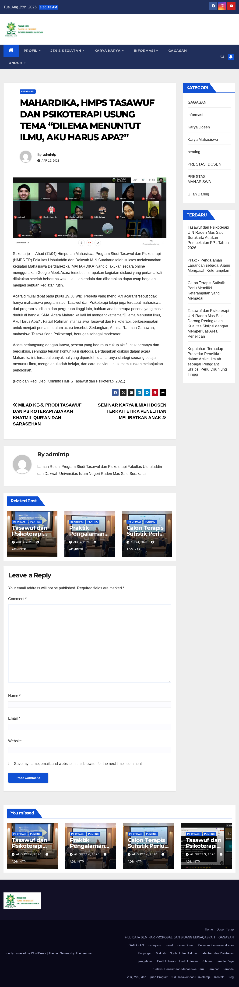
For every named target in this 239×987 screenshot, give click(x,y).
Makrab (161, 953)
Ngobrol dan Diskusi (183, 953)
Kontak (219, 977)
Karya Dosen (199, 127)
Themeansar (84, 953)
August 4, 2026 (29, 854)
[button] (222, 57)
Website (15, 741)
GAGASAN (177, 51)
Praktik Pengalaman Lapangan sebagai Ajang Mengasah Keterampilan (209, 265)
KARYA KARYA (108, 51)
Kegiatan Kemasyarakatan (216, 945)
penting (35, 521)
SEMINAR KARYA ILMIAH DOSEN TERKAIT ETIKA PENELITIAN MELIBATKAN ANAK (132, 411)
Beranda (228, 969)
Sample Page (224, 961)
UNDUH (16, 63)
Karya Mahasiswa (203, 140)
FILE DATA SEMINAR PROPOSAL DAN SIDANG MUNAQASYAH (170, 937)
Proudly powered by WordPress (25, 953)
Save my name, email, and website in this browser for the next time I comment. (78, 764)
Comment (17, 599)
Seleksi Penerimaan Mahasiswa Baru (178, 969)
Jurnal (169, 945)
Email (14, 718)
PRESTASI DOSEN (204, 164)
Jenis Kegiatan (66, 51)
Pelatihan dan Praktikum (217, 953)
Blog (231, 977)
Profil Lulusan (166, 961)
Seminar (213, 969)
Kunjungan (145, 953)
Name (14, 696)
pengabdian (145, 961)
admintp (49, 154)
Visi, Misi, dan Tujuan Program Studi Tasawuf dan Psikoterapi (169, 977)
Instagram (154, 945)
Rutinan (206, 961)
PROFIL (31, 51)
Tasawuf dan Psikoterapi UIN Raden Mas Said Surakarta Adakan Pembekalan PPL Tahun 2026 (208, 237)
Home (209, 929)
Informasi (145, 51)
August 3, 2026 (203, 854)
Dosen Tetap (225, 929)
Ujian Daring (198, 194)
